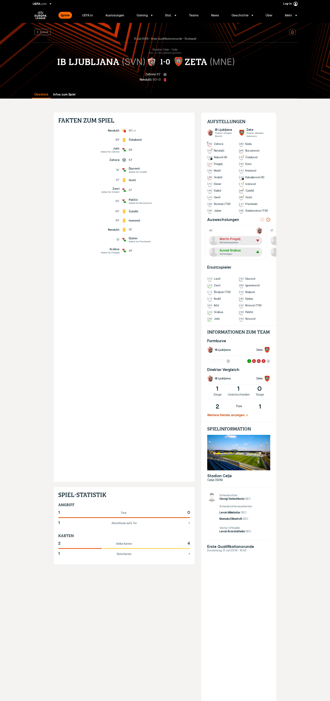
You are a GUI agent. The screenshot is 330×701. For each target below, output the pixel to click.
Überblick (41, 94)
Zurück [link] (44, 32)
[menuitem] (66, 15)
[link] (65, 15)
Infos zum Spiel (64, 94)
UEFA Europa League (40, 15)
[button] (144, 15)
